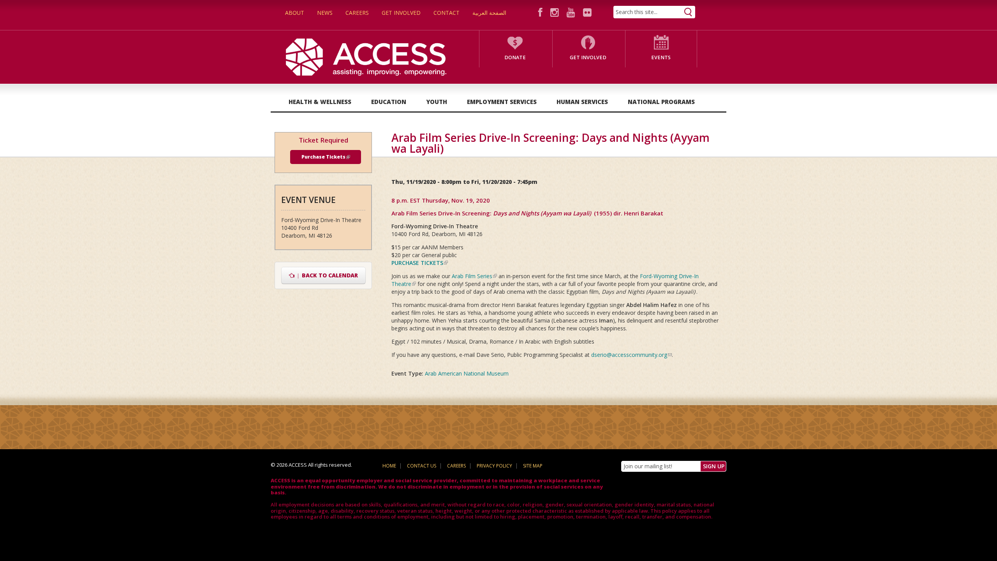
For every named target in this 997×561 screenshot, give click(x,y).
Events (661, 57)
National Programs (661, 102)
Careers (357, 12)
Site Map (533, 465)
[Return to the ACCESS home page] (366, 56)
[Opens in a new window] (541, 12)
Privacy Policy (494, 465)
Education (388, 102)
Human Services (582, 102)
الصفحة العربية (489, 12)
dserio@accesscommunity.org (631, 354)
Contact (446, 12)
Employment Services (502, 102)
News (325, 12)
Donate (515, 57)
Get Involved (401, 12)
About (294, 12)
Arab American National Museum (467, 373)
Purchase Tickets (325, 156)
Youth (436, 102)
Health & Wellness (320, 102)
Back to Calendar (326, 275)
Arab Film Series (474, 276)
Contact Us (421, 465)
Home (389, 465)
